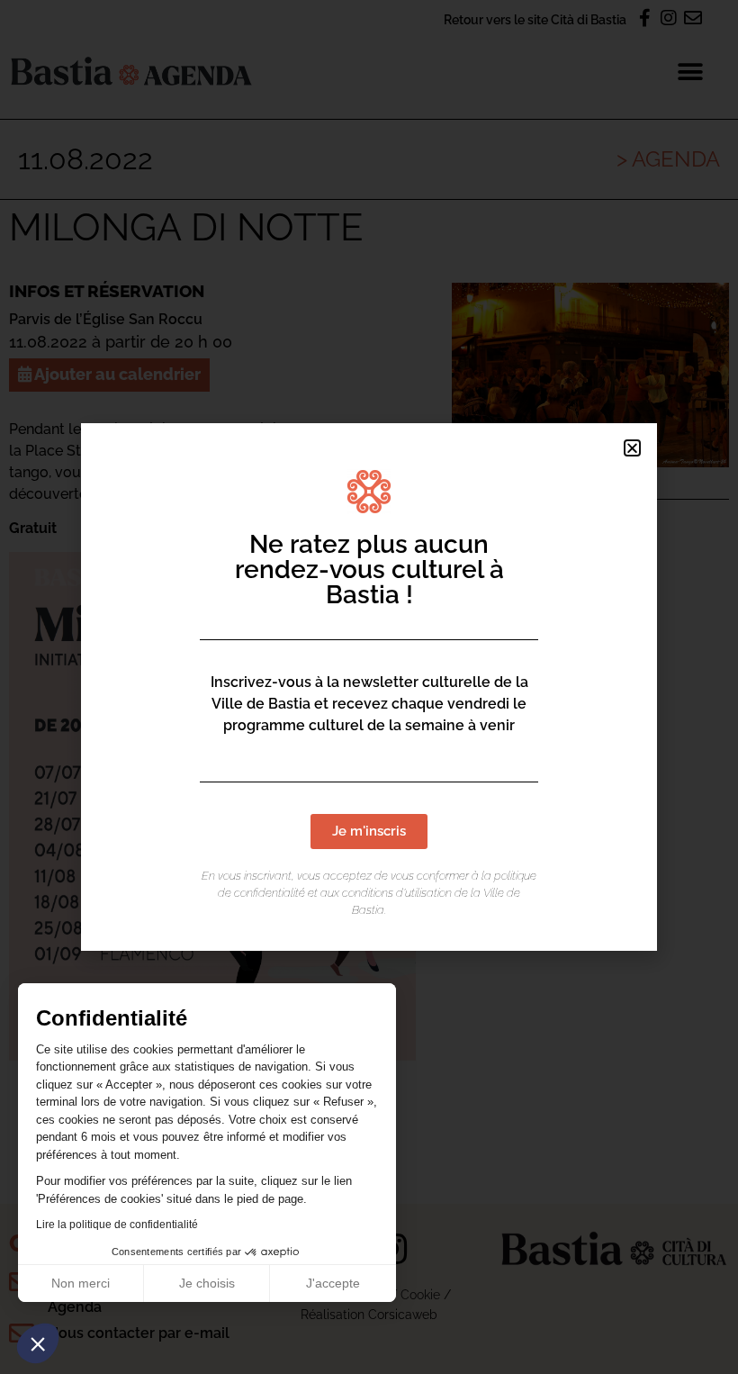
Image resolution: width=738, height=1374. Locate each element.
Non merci (80, 1283)
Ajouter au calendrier (116, 374)
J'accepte (333, 1283)
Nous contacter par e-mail (139, 1333)
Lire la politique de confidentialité (117, 1224)
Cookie (420, 1294)
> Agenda (668, 159)
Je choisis (207, 1283)
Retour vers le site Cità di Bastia (535, 19)
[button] (37, 1343)
